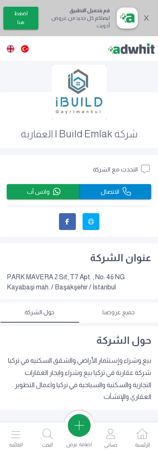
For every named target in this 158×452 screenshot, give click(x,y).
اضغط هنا (21, 18)
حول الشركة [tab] (39, 312)
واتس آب (38, 191)
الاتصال (110, 191)
